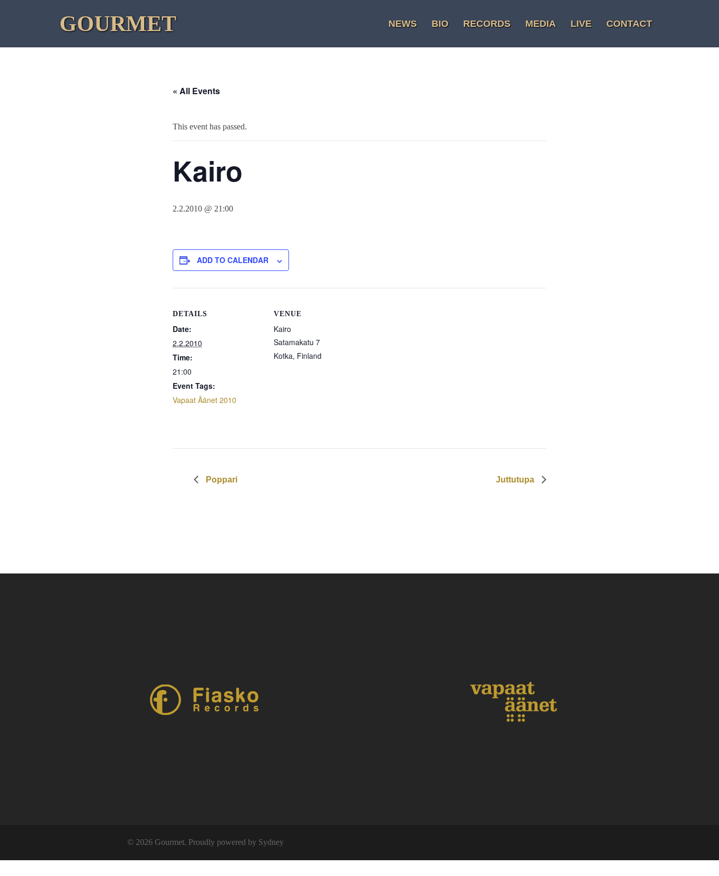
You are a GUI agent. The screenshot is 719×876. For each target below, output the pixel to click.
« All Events (196, 91)
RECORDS (487, 23)
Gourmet (117, 24)
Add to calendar (232, 260)
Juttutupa (516, 479)
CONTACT (629, 23)
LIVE (581, 23)
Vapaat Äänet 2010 (204, 400)
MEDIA (540, 23)
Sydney (271, 842)
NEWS (402, 23)
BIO (440, 23)
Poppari (220, 479)
